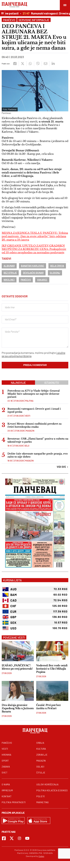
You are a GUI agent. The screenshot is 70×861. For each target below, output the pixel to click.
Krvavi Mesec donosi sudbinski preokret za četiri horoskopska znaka (34, 425)
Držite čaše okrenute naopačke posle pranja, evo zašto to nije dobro (37, 455)
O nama (6, 784)
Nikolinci (9, 279)
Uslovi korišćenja (47, 784)
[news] (18, 651)
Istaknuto (51, 382)
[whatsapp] (30, 63)
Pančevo (9, 20)
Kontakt (7, 796)
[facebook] (15, 63)
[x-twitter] (12, 838)
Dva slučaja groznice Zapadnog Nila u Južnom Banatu (18, 708)
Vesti (27, 416)
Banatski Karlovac (32, 265)
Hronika (6, 754)
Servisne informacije (34, 20)
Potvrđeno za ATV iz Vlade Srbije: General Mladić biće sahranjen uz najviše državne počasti (33, 393)
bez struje (10, 272)
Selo (26, 445)
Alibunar (9, 265)
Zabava (6, 766)
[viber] (38, 63)
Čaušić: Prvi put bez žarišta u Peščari (48, 706)
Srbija (40, 742)
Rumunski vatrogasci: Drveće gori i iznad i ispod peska (34, 410)
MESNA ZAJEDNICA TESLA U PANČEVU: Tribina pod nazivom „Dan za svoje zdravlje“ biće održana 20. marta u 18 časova (35, 236)
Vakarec (42, 279)
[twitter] (22, 63)
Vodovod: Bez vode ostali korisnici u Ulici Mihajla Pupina (51, 668)
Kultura (41, 748)
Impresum (7, 790)
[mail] (45, 63)
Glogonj (55, 272)
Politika (29, 401)
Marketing (42, 802)
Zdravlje (41, 754)
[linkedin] (53, 63)
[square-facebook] (4, 838)
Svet (4, 772)
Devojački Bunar (33, 272)
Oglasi (40, 766)
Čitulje (40, 772)
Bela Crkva (57, 265)
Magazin (30, 430)
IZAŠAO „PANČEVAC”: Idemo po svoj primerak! (17, 667)
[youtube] (27, 838)
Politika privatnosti (14, 802)
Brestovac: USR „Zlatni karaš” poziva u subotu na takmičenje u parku (37, 440)
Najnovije (18, 382)
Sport (5, 760)
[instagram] (19, 838)
